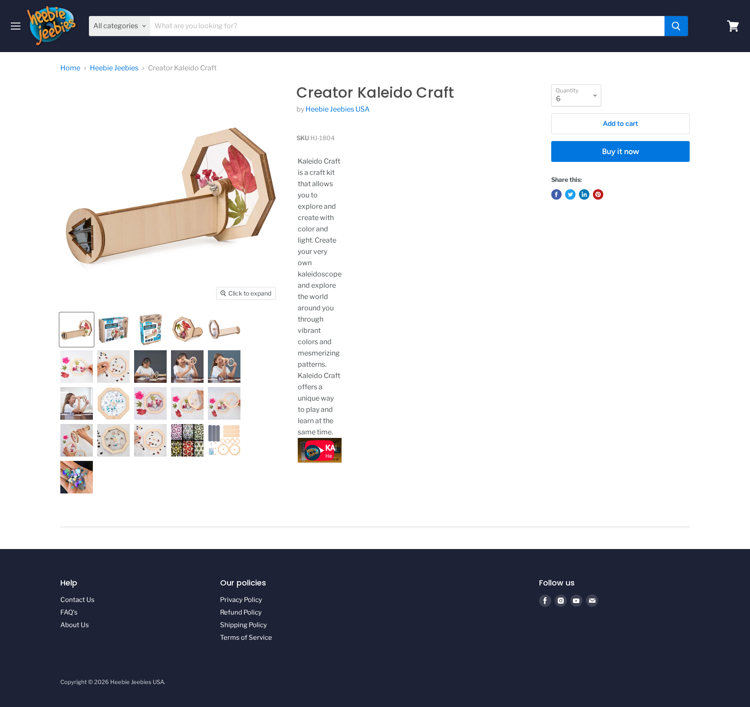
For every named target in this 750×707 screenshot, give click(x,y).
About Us (74, 625)
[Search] (676, 26)
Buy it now (620, 151)
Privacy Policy (241, 600)
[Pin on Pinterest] (598, 194)
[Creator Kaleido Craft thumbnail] (76, 329)
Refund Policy (241, 612)
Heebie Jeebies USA (338, 109)
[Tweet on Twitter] (570, 194)
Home (70, 68)
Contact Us (77, 600)
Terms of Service (246, 637)
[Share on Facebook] (556, 194)
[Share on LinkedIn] (584, 194)
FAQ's (69, 612)
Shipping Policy (243, 625)
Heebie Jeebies (114, 68)
